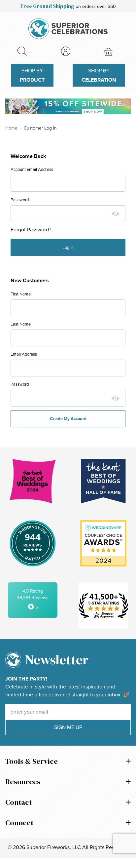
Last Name (21, 324)
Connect (19, 823)
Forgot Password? (31, 229)
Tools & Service (31, 761)
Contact (18, 802)
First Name (21, 294)
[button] (32, 600)
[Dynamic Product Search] (22, 51)
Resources (22, 782)
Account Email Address (32, 169)
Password (20, 384)
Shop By (32, 75)
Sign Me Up (68, 727)
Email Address (24, 354)
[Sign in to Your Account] (65, 51)
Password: (20, 200)
